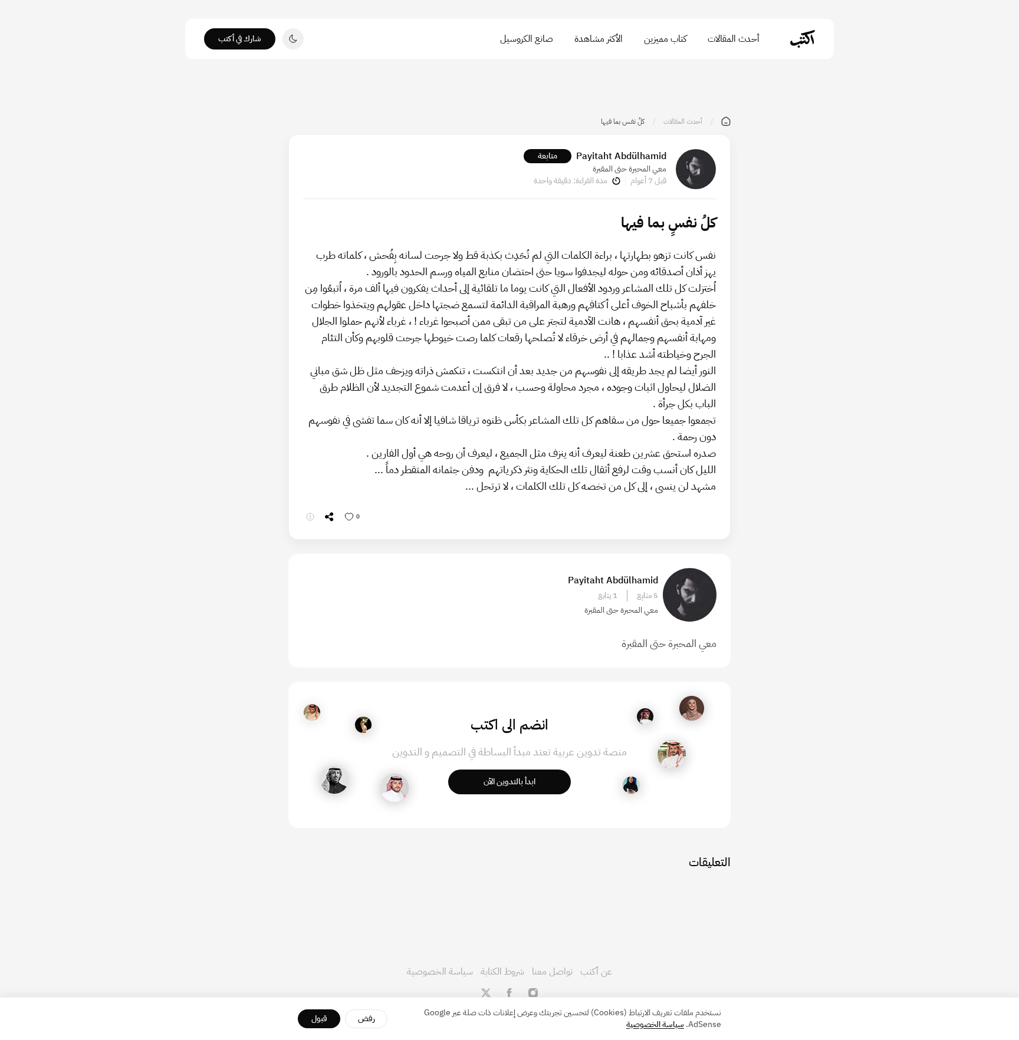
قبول (319, 1018)
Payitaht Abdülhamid (621, 156)
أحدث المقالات (734, 39)
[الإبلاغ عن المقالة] (310, 517)
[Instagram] (533, 993)
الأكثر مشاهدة (598, 39)
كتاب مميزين (665, 39)
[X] (486, 993)
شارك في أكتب (239, 38)
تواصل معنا (552, 972)
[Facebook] (509, 993)
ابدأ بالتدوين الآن (509, 781)
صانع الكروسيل (526, 39)
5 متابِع (647, 595)
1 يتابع (607, 595)
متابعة (547, 156)
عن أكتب (596, 972)
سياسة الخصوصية (440, 972)
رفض (366, 1018)
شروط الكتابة (502, 972)
